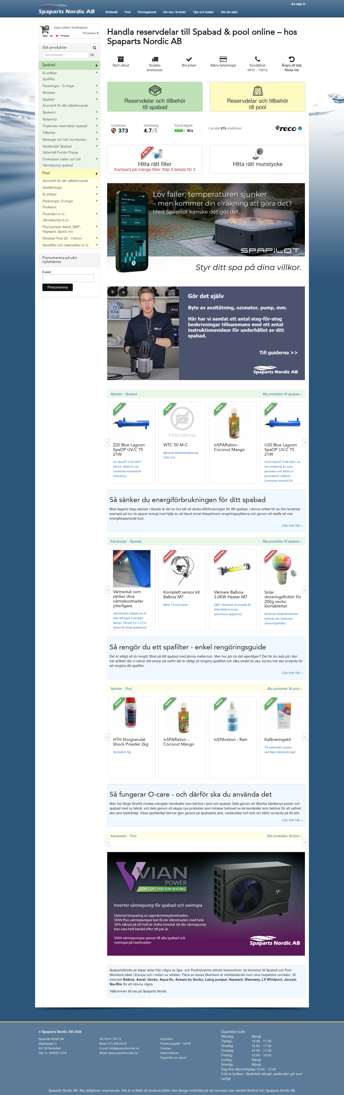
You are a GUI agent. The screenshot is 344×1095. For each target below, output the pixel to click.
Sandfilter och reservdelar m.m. (66, 245)
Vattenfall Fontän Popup (60, 152)
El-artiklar (50, 72)
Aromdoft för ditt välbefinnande (65, 105)
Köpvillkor (166, 1039)
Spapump (50, 119)
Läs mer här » (292, 525)
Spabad (48, 65)
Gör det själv (229, 12)
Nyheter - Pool (121, 688)
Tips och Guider (203, 12)
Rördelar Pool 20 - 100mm (62, 238)
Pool (128, 12)
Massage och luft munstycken (65, 139)
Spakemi (49, 112)
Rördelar (49, 92)
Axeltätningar (52, 187)
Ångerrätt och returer (173, 1057)
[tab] (69, 52)
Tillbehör (49, 132)
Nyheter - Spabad (124, 394)
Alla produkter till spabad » (282, 394)
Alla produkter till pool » (284, 688)
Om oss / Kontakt (174, 12)
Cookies (165, 1048)
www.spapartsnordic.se (123, 1053)
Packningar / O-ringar (58, 85)
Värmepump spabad (58, 165)
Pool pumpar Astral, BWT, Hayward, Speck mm (62, 229)
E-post (46, 272)
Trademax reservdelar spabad (65, 125)
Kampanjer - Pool (123, 835)
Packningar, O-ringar (58, 201)
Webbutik (111, 12)
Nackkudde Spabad (57, 146)
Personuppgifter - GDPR (175, 1043)
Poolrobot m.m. (54, 213)
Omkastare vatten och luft (62, 159)
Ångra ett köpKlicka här (292, 67)
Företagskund (147, 12)
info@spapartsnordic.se (124, 1048)
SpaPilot (49, 79)
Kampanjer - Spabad (126, 541)
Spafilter (49, 99)
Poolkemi (49, 207)
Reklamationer (169, 1053)
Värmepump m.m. (56, 220)
